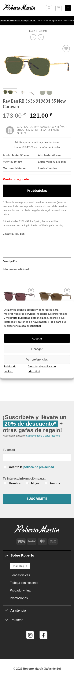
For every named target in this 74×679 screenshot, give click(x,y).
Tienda (31, 31)
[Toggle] (6, 555)
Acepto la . (32, 467)
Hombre (14, 483)
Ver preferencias (37, 359)
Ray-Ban (42, 31)
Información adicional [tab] (16, 269)
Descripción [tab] (10, 261)
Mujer (35, 483)
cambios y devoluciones (45, 142)
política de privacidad (38, 467)
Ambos (55, 483)
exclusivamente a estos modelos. (43, 435)
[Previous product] (41, 37)
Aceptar (37, 338)
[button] (49, 8)
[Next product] (33, 37)
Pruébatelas (37, 191)
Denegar (37, 349)
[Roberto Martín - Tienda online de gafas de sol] (19, 8)
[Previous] (9, 65)
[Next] (65, 65)
